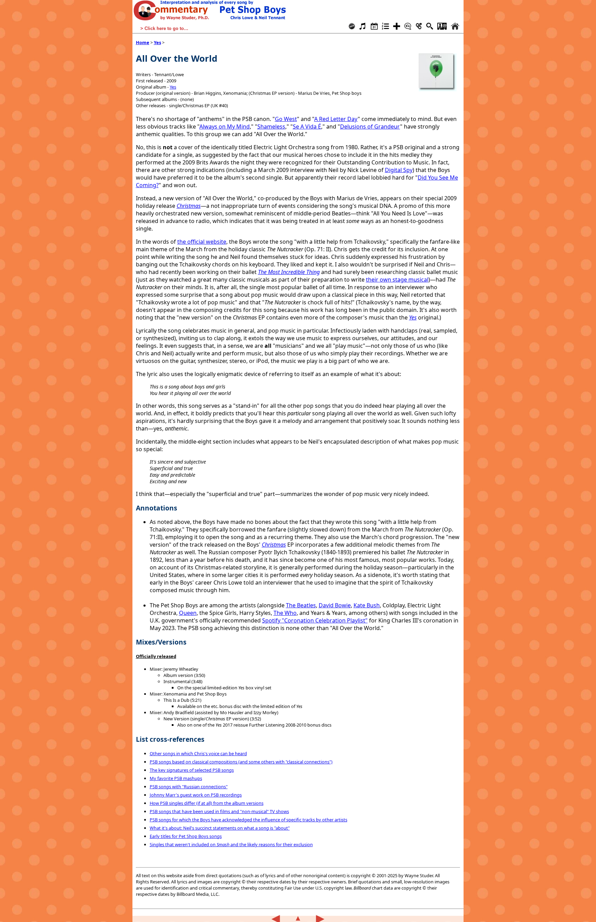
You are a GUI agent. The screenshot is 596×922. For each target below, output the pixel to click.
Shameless (271, 126)
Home (142, 42)
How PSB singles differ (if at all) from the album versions (207, 803)
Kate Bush (367, 605)
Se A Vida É (307, 126)
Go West (286, 119)
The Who (285, 613)
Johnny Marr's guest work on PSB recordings (196, 795)
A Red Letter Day (336, 119)
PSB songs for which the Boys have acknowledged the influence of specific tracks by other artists (248, 820)
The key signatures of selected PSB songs (192, 770)
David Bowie (335, 605)
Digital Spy (399, 170)
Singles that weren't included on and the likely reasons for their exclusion (231, 844)
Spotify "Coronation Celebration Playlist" (315, 620)
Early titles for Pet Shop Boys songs (186, 836)
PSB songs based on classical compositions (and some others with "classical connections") (241, 762)
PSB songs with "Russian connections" (189, 786)
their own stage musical (397, 279)
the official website (201, 241)
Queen (188, 613)
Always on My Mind (224, 126)
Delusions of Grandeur (370, 126)
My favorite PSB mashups (176, 778)
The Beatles (301, 605)
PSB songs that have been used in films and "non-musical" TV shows (219, 811)
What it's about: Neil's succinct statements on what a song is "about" (220, 828)
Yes (157, 42)
